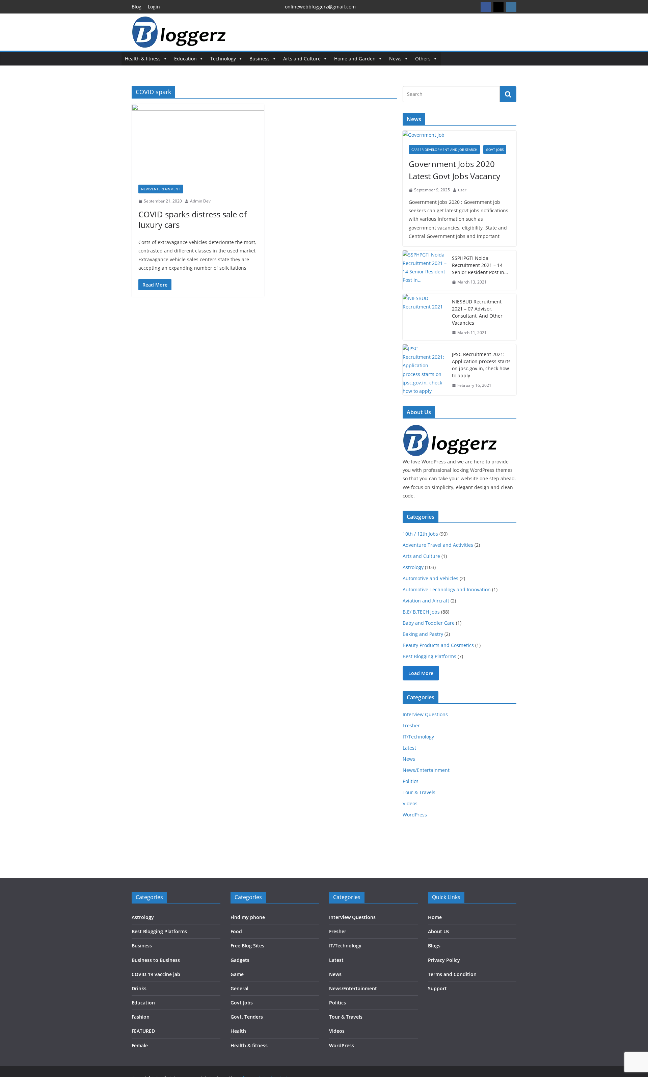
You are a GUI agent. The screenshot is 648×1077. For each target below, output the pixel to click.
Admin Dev (200, 201)
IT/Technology (418, 736)
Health (238, 1031)
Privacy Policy (444, 960)
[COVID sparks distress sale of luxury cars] (198, 141)
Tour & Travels (419, 792)
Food (236, 931)
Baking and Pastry (423, 634)
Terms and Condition (452, 974)
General (239, 988)
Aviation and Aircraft (426, 600)
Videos (410, 803)
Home (435, 917)
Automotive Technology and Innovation (447, 589)
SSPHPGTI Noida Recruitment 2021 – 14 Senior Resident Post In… (480, 265)
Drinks (139, 988)
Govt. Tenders (247, 1017)
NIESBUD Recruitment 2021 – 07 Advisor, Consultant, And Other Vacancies (477, 312)
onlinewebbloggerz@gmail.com (320, 6)
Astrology (413, 567)
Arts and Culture (302, 58)
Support (437, 988)
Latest (409, 748)
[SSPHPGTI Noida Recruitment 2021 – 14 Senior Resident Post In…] (425, 270)
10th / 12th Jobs (420, 534)
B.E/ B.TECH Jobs (421, 612)
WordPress (415, 814)
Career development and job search (444, 149)
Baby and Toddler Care (429, 623)
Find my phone (248, 917)
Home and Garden (355, 58)
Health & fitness (143, 58)
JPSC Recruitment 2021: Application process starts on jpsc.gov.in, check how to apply (481, 365)
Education (185, 58)
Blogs (434, 945)
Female (140, 1045)
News (395, 58)
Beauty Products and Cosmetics (438, 645)
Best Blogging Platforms (429, 656)
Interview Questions (425, 714)
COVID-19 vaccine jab (156, 974)
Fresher (411, 725)
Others (423, 58)
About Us (438, 931)
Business (259, 58)
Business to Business (156, 960)
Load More (420, 673)
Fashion (141, 1017)
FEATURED (143, 1031)
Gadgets (240, 960)
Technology (223, 58)
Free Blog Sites (247, 945)
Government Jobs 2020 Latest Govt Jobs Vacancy (454, 170)
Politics (410, 781)
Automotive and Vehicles (430, 578)
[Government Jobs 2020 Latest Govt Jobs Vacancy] (459, 135)
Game (237, 974)
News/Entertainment (160, 189)
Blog (136, 6)
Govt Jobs (495, 149)
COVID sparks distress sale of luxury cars (192, 219)
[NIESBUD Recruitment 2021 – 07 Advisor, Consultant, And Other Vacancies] (425, 317)
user (462, 190)
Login (154, 6)
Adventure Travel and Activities (438, 545)
